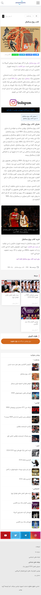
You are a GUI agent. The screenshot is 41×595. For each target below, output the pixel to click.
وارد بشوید (14, 341)
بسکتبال (27, 78)
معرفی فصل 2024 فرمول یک (31, 566)
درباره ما (37, 552)
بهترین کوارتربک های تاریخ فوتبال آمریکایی (27, 571)
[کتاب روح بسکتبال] (20, 39)
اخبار (37, 446)
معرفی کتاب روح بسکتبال (29, 116)
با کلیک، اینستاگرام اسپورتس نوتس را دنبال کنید (20, 110)
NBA (27, 267)
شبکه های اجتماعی (34, 557)
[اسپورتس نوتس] (20, 3)
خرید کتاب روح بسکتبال (29, 119)
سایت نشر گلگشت (32, 247)
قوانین (37, 403)
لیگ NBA (14, 78)
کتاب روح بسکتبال (34, 63)
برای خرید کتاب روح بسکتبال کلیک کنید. (28, 259)
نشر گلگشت (21, 66)
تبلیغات (38, 547)
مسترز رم (37, 575)
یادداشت (28, 16)
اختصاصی (36, 489)
